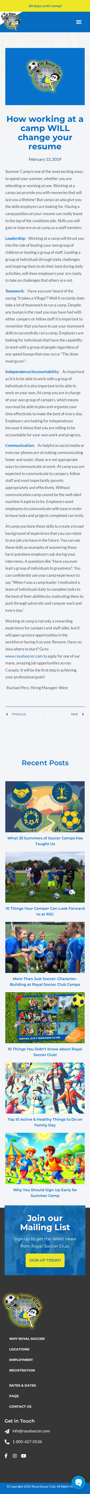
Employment (21, 1360)
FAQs (14, 1396)
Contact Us (20, 1406)
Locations (19, 1349)
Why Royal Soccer (27, 1339)
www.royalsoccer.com (24, 656)
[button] (79, 22)
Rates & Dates (22, 1385)
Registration (22, 1370)
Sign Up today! (45, 1260)
